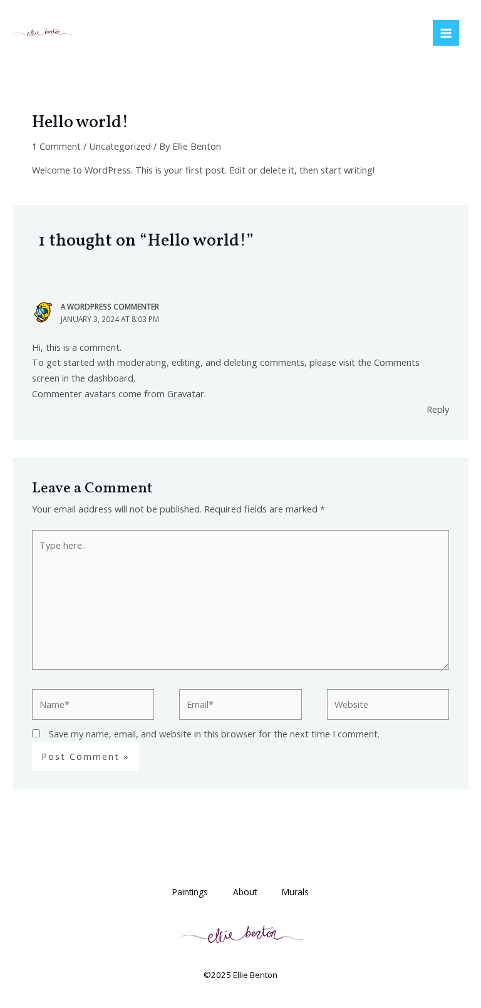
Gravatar (185, 393)
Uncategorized (120, 146)
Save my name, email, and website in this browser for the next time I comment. (214, 733)
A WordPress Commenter (110, 306)
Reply (438, 409)
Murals (295, 892)
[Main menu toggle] (446, 33)
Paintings (190, 892)
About (245, 892)
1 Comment (56, 146)
